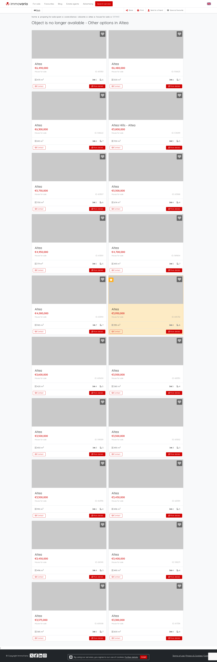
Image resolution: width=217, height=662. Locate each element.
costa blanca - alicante (75, 16)
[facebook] (36, 656)
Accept (143, 657)
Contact (40, 86)
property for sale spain (50, 16)
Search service (104, 4)
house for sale (103, 16)
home (34, 16)
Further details (131, 657)
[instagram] (45, 656)
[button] (209, 3)
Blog (60, 4)
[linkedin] (41, 656)
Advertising (88, 4)
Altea (38, 64)
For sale (36, 4)
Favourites (49, 4)
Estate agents (72, 4)
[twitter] (32, 656)
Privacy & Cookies (194, 655)
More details (98, 86)
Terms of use (178, 655)
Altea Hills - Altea (123, 125)
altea (91, 16)
